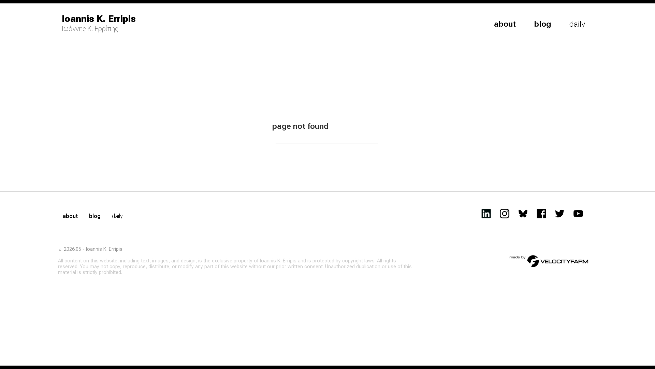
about (505, 24)
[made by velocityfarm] (549, 260)
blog (542, 24)
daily (577, 24)
